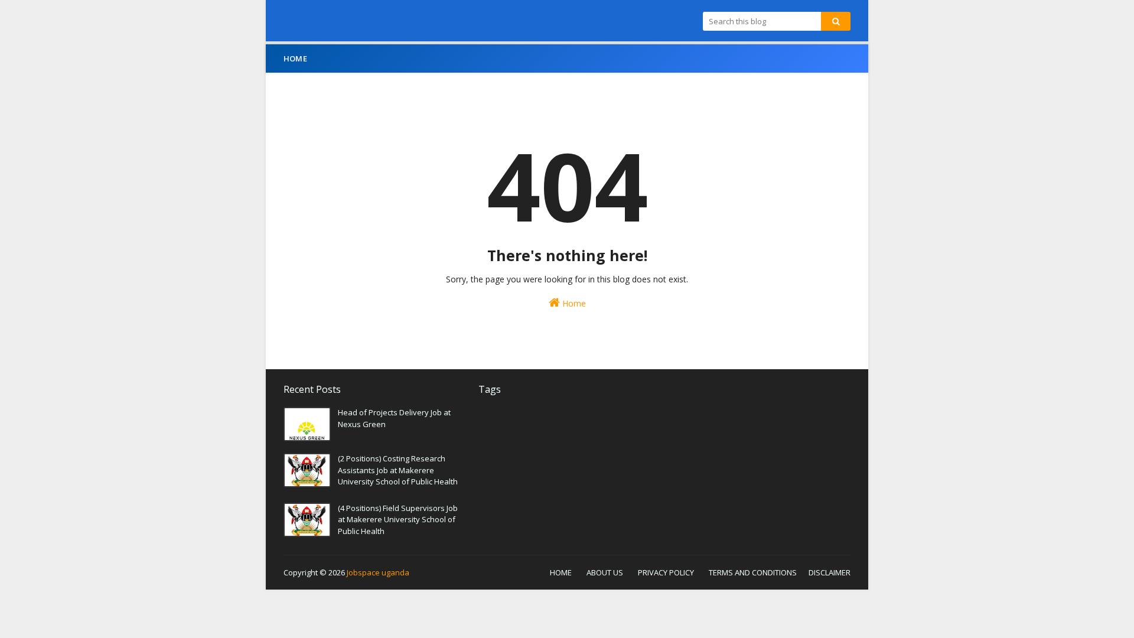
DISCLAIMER (829, 572)
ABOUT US (604, 572)
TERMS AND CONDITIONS (753, 572)
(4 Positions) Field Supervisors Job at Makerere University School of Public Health (398, 519)
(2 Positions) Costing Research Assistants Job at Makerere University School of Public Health (398, 470)
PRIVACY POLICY (666, 572)
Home (573, 303)
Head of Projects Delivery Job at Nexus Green (394, 418)
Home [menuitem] (295, 58)
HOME (561, 572)
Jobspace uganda (378, 572)
